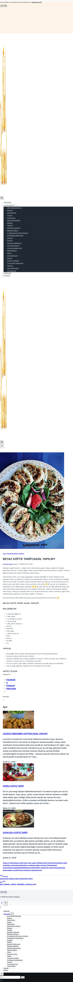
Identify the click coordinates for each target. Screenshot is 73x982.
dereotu (56, 863)
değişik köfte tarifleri (45, 863)
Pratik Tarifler (11, 213)
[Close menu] (0, 907)
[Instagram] (6, 6)
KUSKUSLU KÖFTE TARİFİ (15, 832)
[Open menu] (2, 446)
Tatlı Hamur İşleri (12, 255)
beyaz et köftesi (9, 863)
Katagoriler (7, 914)
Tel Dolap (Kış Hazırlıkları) (15, 263)
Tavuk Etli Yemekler (13, 260)
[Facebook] (1, 6)
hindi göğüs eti (36, 865)
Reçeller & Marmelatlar (14, 248)
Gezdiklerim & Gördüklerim (15, 235)
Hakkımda (7, 202)
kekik (23, 868)
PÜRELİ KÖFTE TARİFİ (13, 786)
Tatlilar (9, 258)
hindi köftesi (47, 865)
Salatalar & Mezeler (13, 245)
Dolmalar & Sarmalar (13, 228)
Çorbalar (10, 225)
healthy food (26, 865)
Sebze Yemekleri (12, 250)
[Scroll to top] (2, 903)
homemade (12, 868)
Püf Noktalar (11, 218)
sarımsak (22, 870)
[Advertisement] (36, 20)
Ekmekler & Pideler (12, 230)
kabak (18, 868)
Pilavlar (9, 215)
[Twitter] (3, 6)
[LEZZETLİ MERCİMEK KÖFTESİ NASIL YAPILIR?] (18, 728)
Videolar (7, 273)
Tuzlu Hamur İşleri (13, 268)
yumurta (38, 870)
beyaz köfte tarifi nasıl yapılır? (26, 863)
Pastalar (10, 210)
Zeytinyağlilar (11, 271)
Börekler (10, 223)
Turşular (10, 265)
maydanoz (58, 868)
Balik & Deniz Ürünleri (13, 220)
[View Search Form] (2, 198)
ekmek (18, 865)
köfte (34, 868)
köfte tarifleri (41, 868)
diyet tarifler (11, 865)
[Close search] (2, 974)
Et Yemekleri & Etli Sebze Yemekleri (17, 233)
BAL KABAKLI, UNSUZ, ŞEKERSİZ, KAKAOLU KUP (18, 883)
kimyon (29, 868)
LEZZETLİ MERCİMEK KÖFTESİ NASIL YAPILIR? (25, 734)
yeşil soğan (30, 870)
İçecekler (10, 238)
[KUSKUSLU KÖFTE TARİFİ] (18, 827)
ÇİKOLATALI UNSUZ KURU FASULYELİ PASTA (16, 878)
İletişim (7, 276)
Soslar (9, 253)
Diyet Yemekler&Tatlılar (14, 208)
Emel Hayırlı (9, 564)
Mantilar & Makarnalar (14, 243)
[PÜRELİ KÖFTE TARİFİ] (18, 780)
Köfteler (10, 240)
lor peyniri (50, 868)
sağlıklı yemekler (12, 870)
